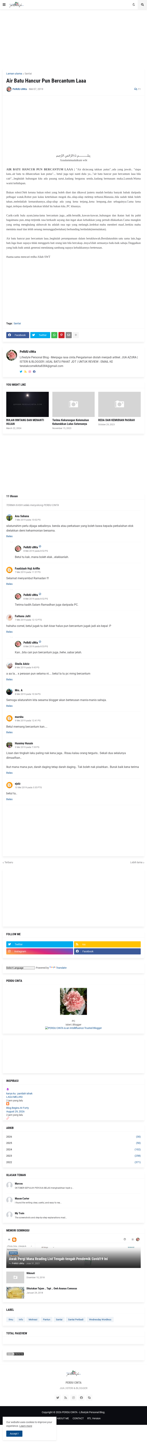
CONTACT (78, 1418)
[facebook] (34, 372)
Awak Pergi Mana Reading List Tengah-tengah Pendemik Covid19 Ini (58, 1259)
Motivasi (33, 1319)
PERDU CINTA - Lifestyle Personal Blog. (83, 1412)
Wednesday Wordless (100, 1319)
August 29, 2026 (15, 1111)
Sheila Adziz (22, 664)
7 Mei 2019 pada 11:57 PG (28, 572)
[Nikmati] (15, 1277)
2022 (73, 1162)
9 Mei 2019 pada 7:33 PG (27, 747)
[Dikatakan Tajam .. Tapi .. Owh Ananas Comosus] (15, 1293)
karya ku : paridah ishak (19, 1093)
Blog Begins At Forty (17, 1107)
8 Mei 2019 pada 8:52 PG (35, 551)
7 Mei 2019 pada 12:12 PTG (28, 620)
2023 (73, 1155)
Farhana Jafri (22, 616)
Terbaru (8, 862)
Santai (28, 73)
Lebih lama (136, 862)
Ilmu (11, 1319)
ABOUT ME (63, 1418)
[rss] (25, 372)
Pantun (46, 1319)
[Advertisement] (73, 39)
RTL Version (94, 1418)
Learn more (25, 1425)
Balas (9, 536)
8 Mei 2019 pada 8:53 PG (35, 646)
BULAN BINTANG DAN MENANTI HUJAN (25, 422)
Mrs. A (19, 690)
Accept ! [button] (14, 1433)
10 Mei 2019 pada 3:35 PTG (28, 787)
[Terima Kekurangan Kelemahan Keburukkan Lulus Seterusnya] (73, 404)
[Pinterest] (61, 335)
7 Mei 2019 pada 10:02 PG (28, 520)
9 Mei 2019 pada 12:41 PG (28, 720)
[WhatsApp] (54, 335)
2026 (73, 1136)
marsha (19, 717)
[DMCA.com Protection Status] (15, 1354)
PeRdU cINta (28, 351)
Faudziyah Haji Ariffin (27, 568)
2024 (73, 1149)
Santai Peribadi (75, 1319)
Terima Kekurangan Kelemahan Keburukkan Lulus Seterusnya (70, 422)
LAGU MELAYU (14, 1096)
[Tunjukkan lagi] (76, 335)
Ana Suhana (22, 516)
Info (21, 1319)
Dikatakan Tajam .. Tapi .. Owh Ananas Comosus (52, 1288)
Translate (61, 967)
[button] (4, 5)
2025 (73, 1143)
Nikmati (31, 1273)
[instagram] (30, 372)
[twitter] (21, 372)
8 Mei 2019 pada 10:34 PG (28, 694)
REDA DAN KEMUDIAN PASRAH (116, 420)
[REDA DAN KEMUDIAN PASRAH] (119, 404)
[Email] (69, 335)
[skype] (89, 1398)
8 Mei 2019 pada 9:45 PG (27, 667)
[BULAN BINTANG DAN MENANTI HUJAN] (27, 404)
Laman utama (14, 73)
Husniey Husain (24, 743)
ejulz (17, 783)
